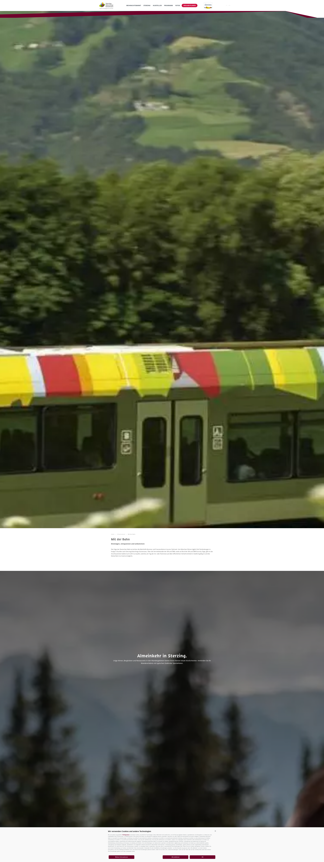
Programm (168, 5)
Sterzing (146, 5)
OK (202, 857)
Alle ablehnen (175, 857)
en (229, 5)
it (226, 5)
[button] (215, 831)
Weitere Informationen (121, 857)
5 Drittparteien (126, 834)
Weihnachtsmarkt (133, 5)
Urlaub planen (189, 5)
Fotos (177, 5)
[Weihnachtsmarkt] (106, 5)
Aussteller (157, 5)
